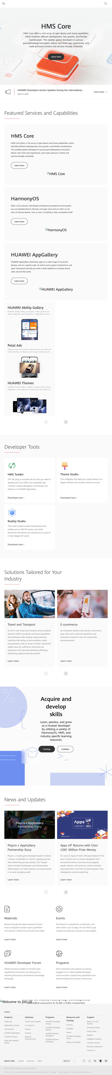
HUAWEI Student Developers (52, 1035)
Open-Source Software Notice (81, 1072)
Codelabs (65, 749)
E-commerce (69, 624)
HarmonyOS (9, 1029)
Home (7, 1012)
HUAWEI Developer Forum (22, 963)
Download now (15, 497)
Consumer (30, 1061)
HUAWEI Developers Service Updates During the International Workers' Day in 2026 (51, 90)
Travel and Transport (21, 624)
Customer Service (93, 1043)
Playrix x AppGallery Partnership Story (21, 847)
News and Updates (73, 1042)
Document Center (93, 1028)
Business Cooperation (95, 1047)
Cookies (53, 1072)
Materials (10, 918)
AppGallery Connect (11, 1025)
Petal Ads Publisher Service (11, 1042)
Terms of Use (8, 1072)
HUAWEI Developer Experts (53, 1029)
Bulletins (90, 1035)
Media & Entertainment (30, 1038)
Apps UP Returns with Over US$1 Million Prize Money (79, 847)
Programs (62, 963)
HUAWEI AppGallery (12, 1033)
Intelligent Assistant (94, 1039)
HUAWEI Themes (10, 1037)
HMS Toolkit (15, 474)
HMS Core (8, 1022)
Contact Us (91, 1050)
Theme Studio (69, 474)
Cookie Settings (63, 1072)
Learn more (56, 57)
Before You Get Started (92, 1023)
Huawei (21, 1061)
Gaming (28, 1033)
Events (60, 918)
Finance (28, 1029)
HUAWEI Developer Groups (53, 1023)
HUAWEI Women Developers (52, 1041)
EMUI (40, 1061)
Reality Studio (17, 521)
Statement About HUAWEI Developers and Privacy (32, 1072)
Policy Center (92, 1031)
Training (46, 749)
